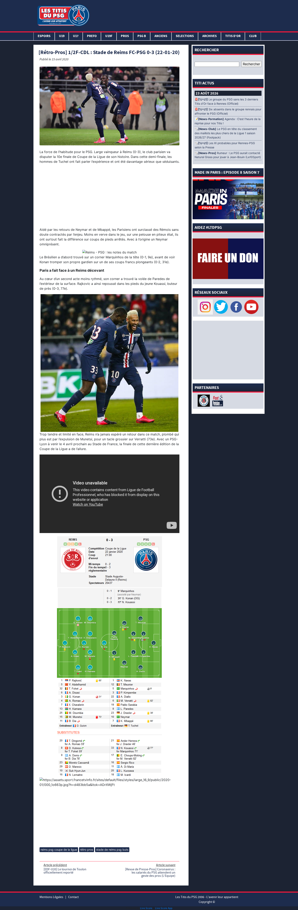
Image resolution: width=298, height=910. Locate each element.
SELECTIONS (185, 36)
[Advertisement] (178, 15)
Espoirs (44, 36)
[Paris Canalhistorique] (204, 400)
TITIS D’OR (233, 36)
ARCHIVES (209, 36)
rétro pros (86, 849)
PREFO (92, 36)
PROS (125, 36)
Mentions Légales (51, 897)
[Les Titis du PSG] (63, 14)
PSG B (141, 36)
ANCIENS (160, 36)
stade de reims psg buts (112, 849)
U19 (61, 36)
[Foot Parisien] (217, 400)
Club (253, 36)
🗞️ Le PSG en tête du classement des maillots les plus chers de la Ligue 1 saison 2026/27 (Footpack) (226, 133)
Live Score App (163, 908)
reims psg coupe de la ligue (59, 849)
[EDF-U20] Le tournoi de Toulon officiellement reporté (65, 871)
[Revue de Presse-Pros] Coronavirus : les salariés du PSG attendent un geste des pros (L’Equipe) (150, 872)
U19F (108, 36)
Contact (73, 897)
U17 (75, 36)
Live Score (146, 908)
